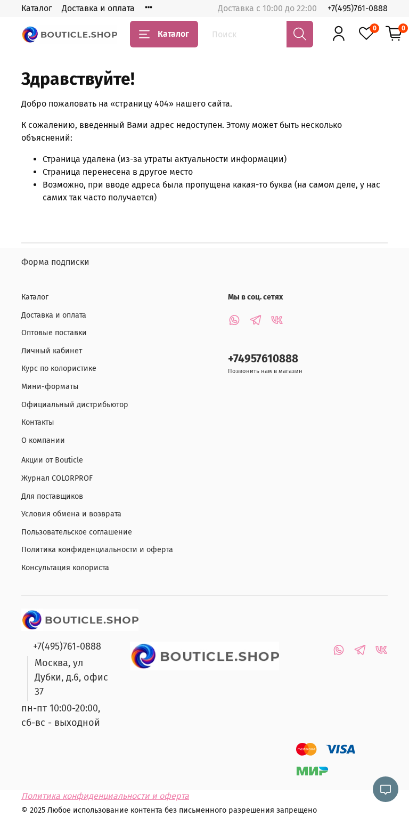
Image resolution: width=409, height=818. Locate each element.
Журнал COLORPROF (57, 478)
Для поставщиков (52, 496)
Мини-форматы (50, 386)
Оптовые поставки (54, 332)
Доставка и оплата (98, 8)
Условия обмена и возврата (71, 514)
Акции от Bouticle (52, 460)
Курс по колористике (58, 368)
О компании (43, 440)
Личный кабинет (51, 350)
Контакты (37, 422)
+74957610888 (263, 359)
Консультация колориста (65, 567)
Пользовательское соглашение (76, 532)
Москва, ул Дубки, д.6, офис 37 (71, 677)
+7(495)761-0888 (358, 8)
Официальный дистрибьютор (74, 404)
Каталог (36, 8)
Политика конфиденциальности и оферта (97, 549)
